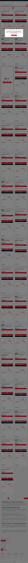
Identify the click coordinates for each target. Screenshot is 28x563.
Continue (14, 35)
